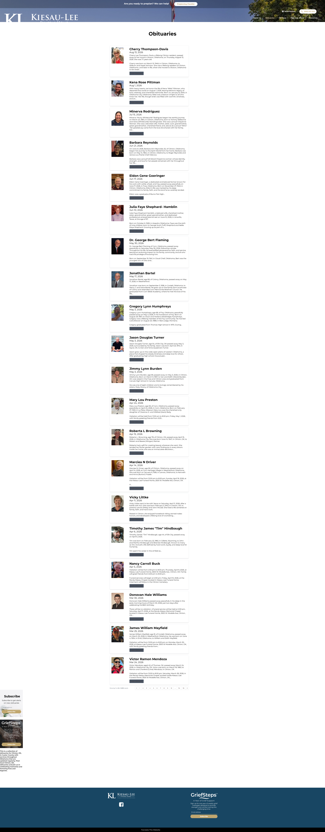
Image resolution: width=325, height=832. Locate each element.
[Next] (187, 688)
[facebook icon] (121, 804)
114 (179, 688)
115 (183, 688)
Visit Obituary (136, 73)
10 (171, 688)
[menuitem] (258, 18)
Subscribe (11, 712)
